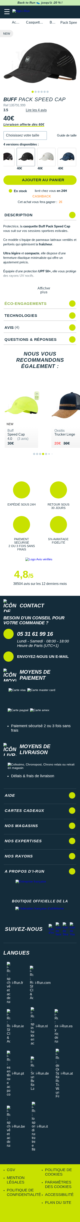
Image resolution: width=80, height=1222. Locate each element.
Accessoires (16, 22)
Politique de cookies (58, 1172)
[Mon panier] (72, 12)
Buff (52, 22)
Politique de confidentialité (24, 1192)
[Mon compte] (64, 12)
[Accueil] (4, 23)
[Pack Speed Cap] (26, 157)
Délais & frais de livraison (32, 776)
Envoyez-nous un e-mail (43, 656)
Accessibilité (59, 1194)
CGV (11, 1170)
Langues (16, 953)
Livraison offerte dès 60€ (23, 124)
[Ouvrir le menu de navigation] (7, 12)
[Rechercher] (47, 12)
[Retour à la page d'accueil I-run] (22, 12)
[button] (25, 135)
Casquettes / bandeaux (35, 22)
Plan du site (58, 1202)
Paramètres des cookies (58, 1184)
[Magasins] (56, 12)
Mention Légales (16, 1180)
